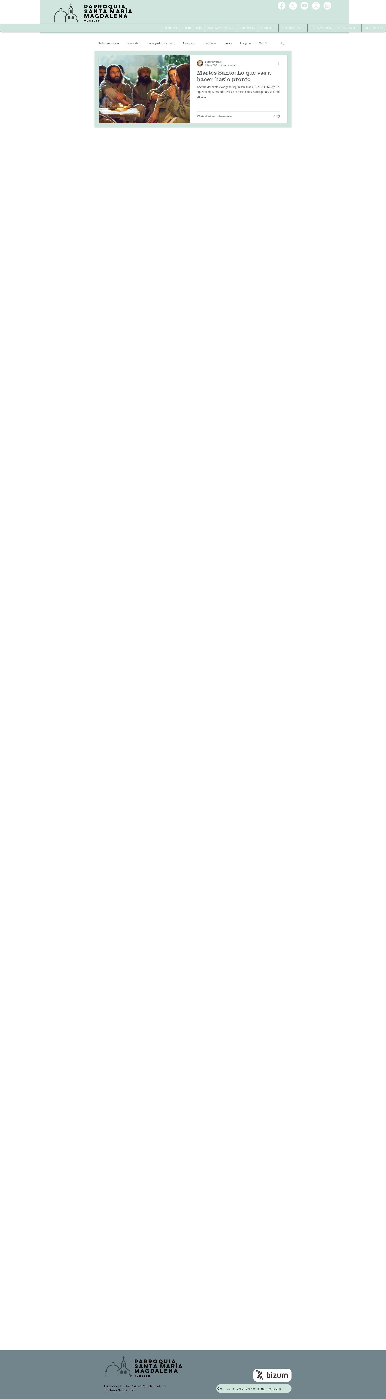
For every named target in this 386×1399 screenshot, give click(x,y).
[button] (282, 43)
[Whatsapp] (327, 6)
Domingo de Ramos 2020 (161, 43)
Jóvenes (228, 43)
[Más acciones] (279, 63)
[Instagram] (316, 6)
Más (261, 43)
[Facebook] (281, 6)
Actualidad (133, 43)
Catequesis (189, 43)
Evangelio (245, 43)
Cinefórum (209, 43)
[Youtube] (304, 6)
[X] (293, 6)
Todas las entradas (109, 43)
